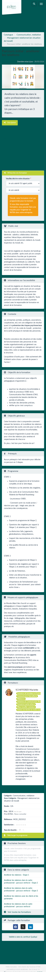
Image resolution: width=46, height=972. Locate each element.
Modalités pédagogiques (17, 160)
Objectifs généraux (14, 144)
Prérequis (34, 144)
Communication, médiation (29, 35)
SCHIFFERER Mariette (27, 690)
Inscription (11, 123)
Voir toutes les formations (19, 912)
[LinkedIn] (30, 926)
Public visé (28, 123)
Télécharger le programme (17, 835)
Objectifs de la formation (17, 139)
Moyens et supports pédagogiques (20, 154)
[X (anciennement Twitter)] (23, 926)
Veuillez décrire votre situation (18, 179)
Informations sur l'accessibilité (19, 128)
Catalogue (8, 35)
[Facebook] (15, 926)
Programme (12, 149)
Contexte (11, 133)
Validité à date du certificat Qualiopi (23, 937)
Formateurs (12, 165)
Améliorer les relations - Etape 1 (16, 875)
